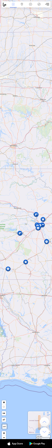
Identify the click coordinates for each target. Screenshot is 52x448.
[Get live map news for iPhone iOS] (15, 444)
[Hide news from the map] (4, 420)
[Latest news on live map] (5, 4)
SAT (4, 427)
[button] (20, 233)
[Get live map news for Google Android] (37, 444)
